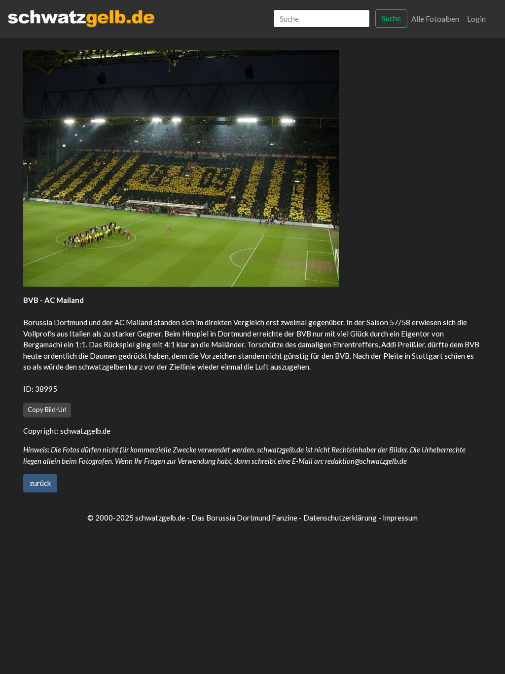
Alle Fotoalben (435, 18)
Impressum (400, 517)
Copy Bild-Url (47, 409)
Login (476, 18)
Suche (391, 18)
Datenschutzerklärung (340, 517)
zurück (40, 483)
